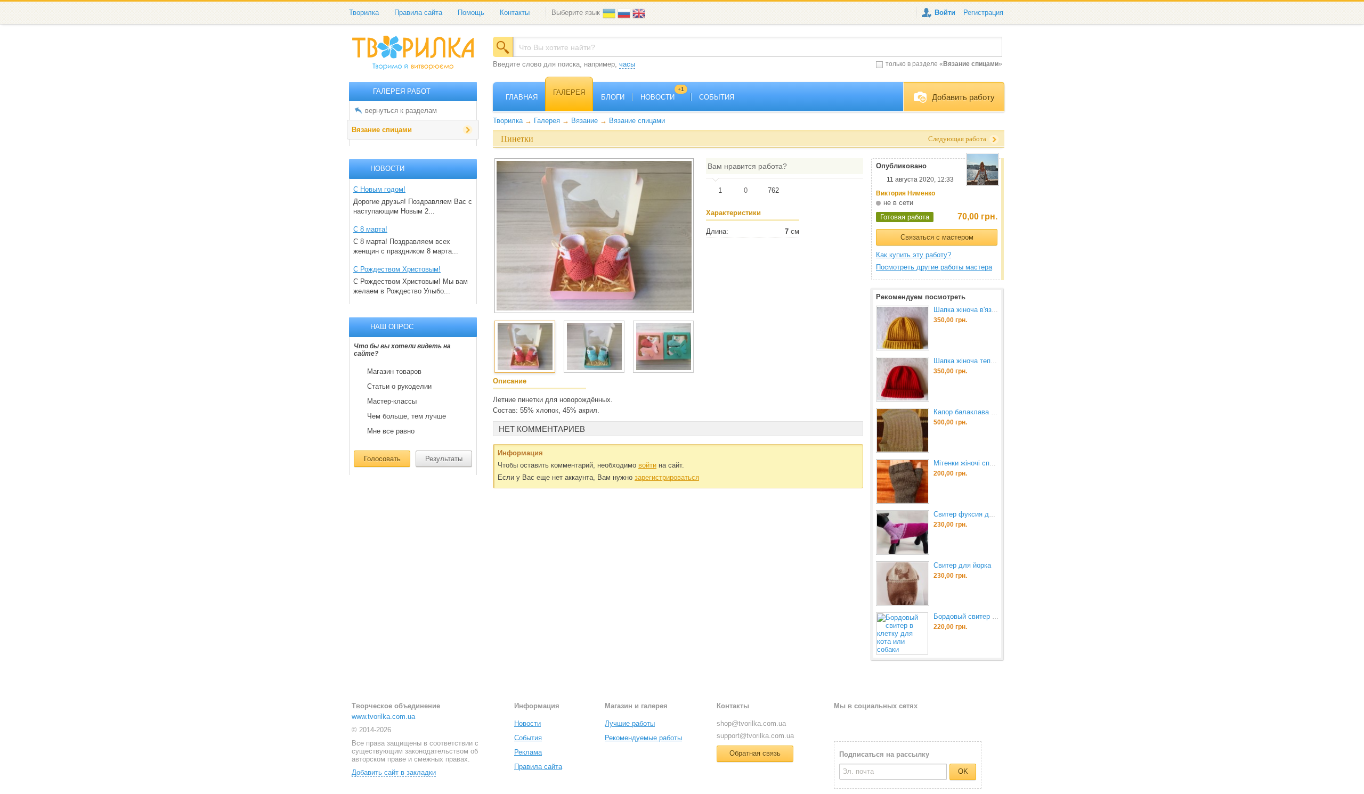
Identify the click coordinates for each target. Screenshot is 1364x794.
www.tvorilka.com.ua (383, 717)
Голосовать (382, 459)
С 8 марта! (370, 229)
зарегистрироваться (667, 477)
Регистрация (983, 13)
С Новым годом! (379, 189)
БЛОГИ (612, 97)
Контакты (515, 13)
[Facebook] (841, 723)
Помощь (471, 13)
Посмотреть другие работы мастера (934, 267)
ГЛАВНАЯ (522, 97)
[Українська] (610, 13)
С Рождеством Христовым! (397, 269)
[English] (639, 13)
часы (627, 64)
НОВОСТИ (662, 97)
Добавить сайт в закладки (394, 772)
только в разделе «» (944, 64)
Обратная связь (755, 753)
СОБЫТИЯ (716, 97)
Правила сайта (418, 13)
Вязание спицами (382, 130)
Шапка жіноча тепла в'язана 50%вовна (995, 361)
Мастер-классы (392, 401)
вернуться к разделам (401, 110)
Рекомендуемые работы (643, 738)
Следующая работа (957, 139)
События (528, 738)
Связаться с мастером (936, 237)
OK (963, 771)
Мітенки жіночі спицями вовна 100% (991, 463)
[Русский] (625, 13)
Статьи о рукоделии (399, 386)
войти (647, 465)
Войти (945, 13)
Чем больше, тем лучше (406, 416)
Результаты (443, 459)
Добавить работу (963, 97)
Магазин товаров (394, 371)
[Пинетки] (594, 235)
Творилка (364, 13)
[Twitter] (859, 723)
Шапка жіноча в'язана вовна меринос (993, 310)
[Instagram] (876, 723)
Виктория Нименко (905, 193)
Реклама (528, 752)
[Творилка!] (418, 57)
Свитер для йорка (962, 565)
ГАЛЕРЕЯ (569, 92)
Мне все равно (391, 431)
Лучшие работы (630, 723)
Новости (527, 723)
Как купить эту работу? (913, 255)
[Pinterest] (893, 723)
